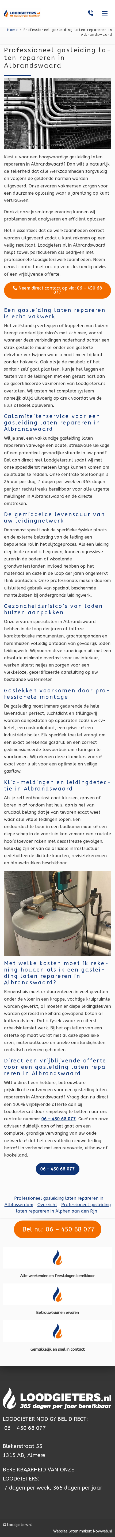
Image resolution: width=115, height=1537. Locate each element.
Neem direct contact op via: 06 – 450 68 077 (59, 290)
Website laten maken (72, 1531)
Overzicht (47, 1204)
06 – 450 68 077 (25, 1428)
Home (12, 30)
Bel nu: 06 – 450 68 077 (58, 1229)
